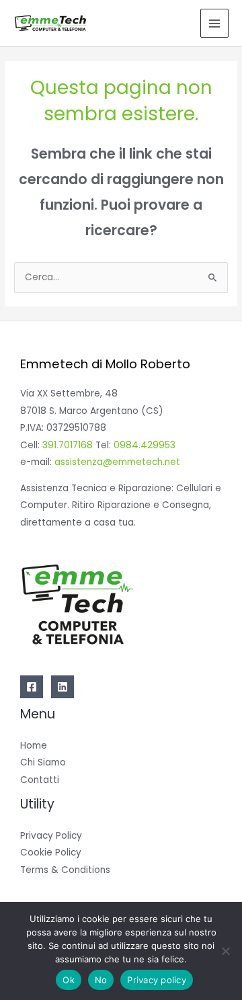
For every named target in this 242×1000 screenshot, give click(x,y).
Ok (69, 979)
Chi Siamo (43, 762)
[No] (225, 951)
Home (33, 745)
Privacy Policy (51, 835)
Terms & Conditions (65, 870)
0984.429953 (144, 445)
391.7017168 (67, 445)
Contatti (39, 780)
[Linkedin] (62, 686)
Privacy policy (156, 979)
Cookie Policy (50, 852)
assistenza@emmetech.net (117, 462)
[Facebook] (31, 686)
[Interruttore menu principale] (214, 23)
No (101, 979)
